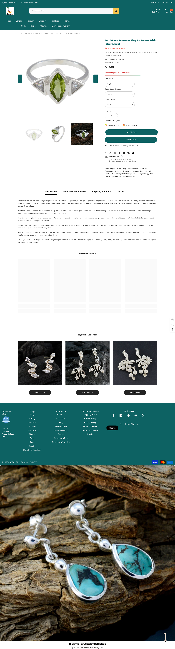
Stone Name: (113, 89)
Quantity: (108, 111)
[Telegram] (124, 153)
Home (20, 33)
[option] (58, 79)
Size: (109, 79)
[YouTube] (136, 415)
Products (28, 33)
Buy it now (131, 140)
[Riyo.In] (40, 363)
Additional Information (74, 191)
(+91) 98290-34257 (10, 2)
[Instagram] (121, 415)
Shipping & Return (101, 191)
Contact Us (155, 2)
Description (51, 191)
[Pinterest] (115, 153)
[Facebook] (106, 153)
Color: (110, 99)
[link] (34, 306)
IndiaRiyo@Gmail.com (30, 2)
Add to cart (131, 132)
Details (120, 191)
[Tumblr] (119, 153)
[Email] (128, 153)
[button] (20, 79)
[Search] (74, 11)
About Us (165, 2)
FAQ (171, 2)
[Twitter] (110, 153)
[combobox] (71, 11)
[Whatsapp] (133, 153)
